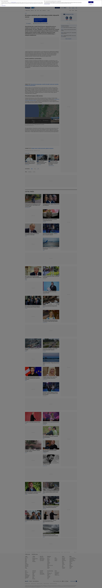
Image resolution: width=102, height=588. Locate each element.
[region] (51, 3)
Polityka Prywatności (3, 5)
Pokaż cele (90, 4)
